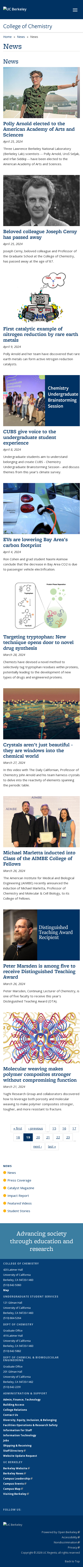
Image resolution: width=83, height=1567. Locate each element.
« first (19, 1128)
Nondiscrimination (67, 1542)
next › (39, 1146)
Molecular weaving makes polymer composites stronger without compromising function (40, 1074)
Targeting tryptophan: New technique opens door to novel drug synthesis (38, 642)
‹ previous (37, 1128)
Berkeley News (14, 1473)
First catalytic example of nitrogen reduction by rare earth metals (40, 334)
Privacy (74, 1547)
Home (7, 37)
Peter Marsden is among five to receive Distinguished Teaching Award (39, 971)
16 (65, 1129)
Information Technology (19, 1435)
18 (19, 1138)
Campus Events (14, 1483)
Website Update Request (20, 1456)
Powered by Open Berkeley (61, 1532)
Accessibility (71, 1537)
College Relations (15, 1410)
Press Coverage (19, 1180)
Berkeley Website (16, 1468)
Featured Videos (19, 1203)
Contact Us (10, 1415)
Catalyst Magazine (20, 1188)
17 (75, 1129)
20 (39, 1138)
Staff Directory (14, 1450)
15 (55, 1129)
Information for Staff (17, 1430)
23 (69, 1138)
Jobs (6, 1440)
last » (53, 1146)
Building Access (13, 1404)
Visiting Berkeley (16, 1494)
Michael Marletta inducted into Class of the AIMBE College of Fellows (39, 858)
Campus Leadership (18, 1478)
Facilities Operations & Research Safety (30, 1425)
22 (59, 1138)
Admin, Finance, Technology (22, 1399)
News (21, 37)
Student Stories (18, 1211)
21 (49, 1138)
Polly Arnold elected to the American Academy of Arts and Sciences (39, 129)
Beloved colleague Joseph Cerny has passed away (40, 234)
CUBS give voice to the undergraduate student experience (29, 437)
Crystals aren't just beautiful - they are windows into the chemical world (38, 750)
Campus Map (13, 1489)
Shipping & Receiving (17, 1445)
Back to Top (72, 1561)
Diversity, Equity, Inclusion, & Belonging (30, 1420)
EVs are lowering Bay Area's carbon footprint (35, 542)
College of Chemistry (27, 26)
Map (6, 1290)
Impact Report (18, 1195)
